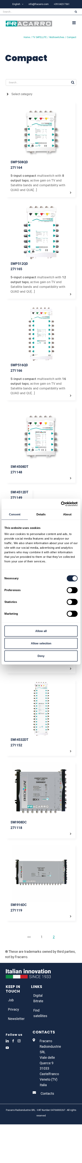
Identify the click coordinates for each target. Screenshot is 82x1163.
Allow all (41, 631)
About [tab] (67, 514)
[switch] (72, 590)
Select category (21, 94)
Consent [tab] (14, 514)
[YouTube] (7, 1047)
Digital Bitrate (38, 998)
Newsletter (15, 1019)
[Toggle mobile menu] (74, 23)
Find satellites (40, 1013)
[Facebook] (13, 1040)
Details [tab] (41, 514)
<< (29, 937)
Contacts (47, 1093)
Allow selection (41, 643)
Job (11, 1000)
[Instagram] (19, 1040)
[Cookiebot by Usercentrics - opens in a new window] (61, 503)
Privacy (13, 1009)
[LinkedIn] (7, 1040)
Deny (41, 656)
